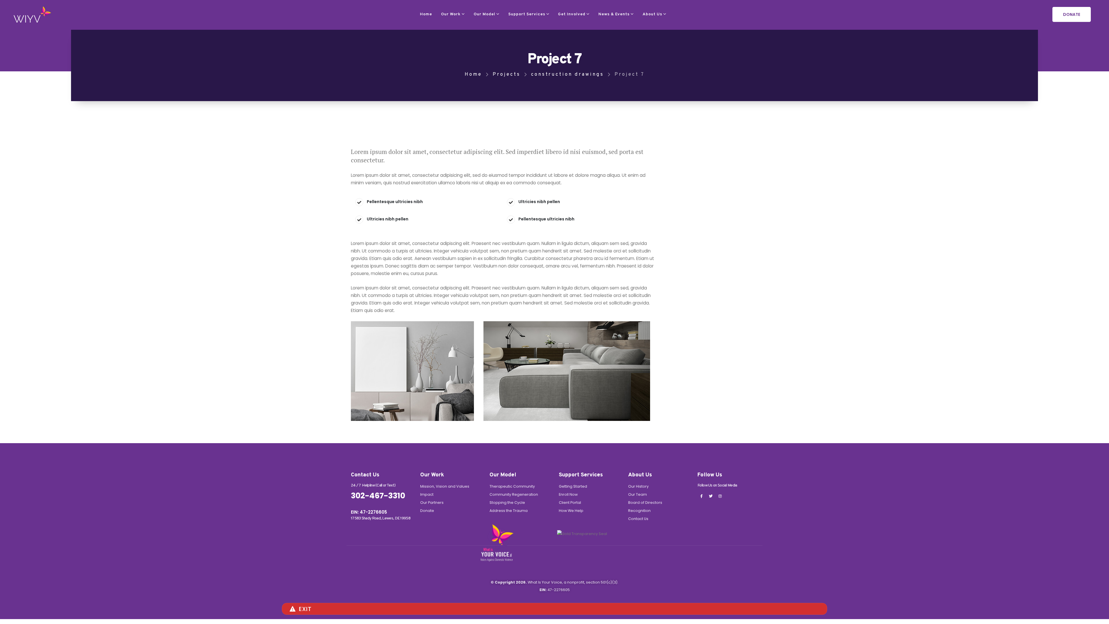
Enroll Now (568, 494)
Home (426, 14)
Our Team (637, 494)
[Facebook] (701, 496)
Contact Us (638, 518)
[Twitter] (711, 496)
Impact (426, 494)
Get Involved (571, 14)
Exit (305, 609)
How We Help (571, 510)
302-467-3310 (378, 495)
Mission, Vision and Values (444, 486)
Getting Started (573, 486)
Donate (427, 510)
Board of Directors (645, 502)
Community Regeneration (514, 494)
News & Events (614, 14)
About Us (652, 14)
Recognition (639, 510)
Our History (638, 486)
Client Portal (570, 502)
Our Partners (432, 502)
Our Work (451, 14)
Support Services (526, 14)
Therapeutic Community (512, 486)
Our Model (484, 14)
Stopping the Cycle (507, 502)
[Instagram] (720, 496)
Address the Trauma (509, 510)
